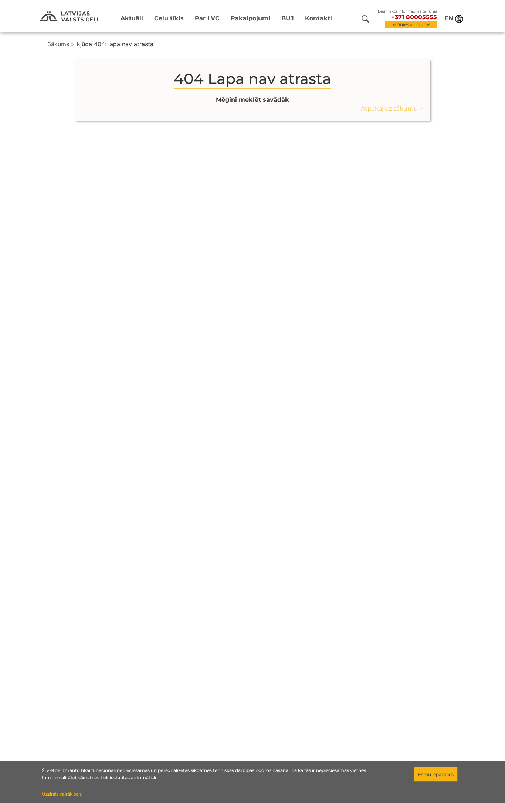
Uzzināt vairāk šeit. (62, 794)
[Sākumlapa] (69, 17)
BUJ (287, 18)
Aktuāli (132, 18)
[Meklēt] (365, 19)
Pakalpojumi (250, 18)
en (448, 18)
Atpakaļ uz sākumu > (392, 108)
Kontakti (318, 18)
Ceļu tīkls (169, 18)
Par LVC (207, 18)
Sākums (58, 44)
